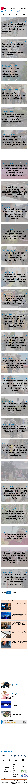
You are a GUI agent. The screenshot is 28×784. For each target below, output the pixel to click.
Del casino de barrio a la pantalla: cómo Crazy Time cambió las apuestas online (18, 623)
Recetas (15, 774)
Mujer (15, 770)
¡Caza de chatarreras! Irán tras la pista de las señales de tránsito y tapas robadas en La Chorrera (14, 407)
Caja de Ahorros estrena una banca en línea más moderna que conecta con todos (19, 614)
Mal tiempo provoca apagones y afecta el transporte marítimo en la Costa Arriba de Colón (14, 235)
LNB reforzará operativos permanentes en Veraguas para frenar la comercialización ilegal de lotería (14, 385)
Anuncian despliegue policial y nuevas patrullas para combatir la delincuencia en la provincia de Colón (14, 170)
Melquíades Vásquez (8, 134)
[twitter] (18, 755)
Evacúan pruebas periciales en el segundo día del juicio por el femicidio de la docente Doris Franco (14, 342)
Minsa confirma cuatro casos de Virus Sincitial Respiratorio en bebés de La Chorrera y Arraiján (14, 278)
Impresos (15, 776)
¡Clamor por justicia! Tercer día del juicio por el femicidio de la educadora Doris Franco (14, 256)
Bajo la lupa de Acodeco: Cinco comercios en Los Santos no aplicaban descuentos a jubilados (14, 364)
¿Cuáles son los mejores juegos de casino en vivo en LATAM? (19, 642)
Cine (14, 772)
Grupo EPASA (5, 777)
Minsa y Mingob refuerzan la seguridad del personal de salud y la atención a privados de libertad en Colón (14, 493)
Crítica (15, 764)
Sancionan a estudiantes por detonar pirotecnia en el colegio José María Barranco (13, 28)
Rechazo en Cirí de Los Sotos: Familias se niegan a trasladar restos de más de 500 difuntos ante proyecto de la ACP (14, 558)
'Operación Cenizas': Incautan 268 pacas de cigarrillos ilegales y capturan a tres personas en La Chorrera (14, 321)
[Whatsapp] (11, 755)
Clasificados (7, 771)
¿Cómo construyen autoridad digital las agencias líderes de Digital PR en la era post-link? (19, 633)
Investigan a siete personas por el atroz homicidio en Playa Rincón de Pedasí (14, 428)
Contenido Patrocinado (8, 600)
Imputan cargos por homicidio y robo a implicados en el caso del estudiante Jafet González (14, 140)
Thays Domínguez (8, 294)
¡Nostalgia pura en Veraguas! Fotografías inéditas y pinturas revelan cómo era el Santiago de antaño (14, 192)
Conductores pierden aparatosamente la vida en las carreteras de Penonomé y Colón (14, 515)
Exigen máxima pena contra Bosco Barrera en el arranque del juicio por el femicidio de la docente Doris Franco (14, 450)
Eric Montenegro (7, 22)
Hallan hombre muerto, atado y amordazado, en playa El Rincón (14, 536)
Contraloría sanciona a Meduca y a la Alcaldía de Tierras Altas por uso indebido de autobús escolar (15, 214)
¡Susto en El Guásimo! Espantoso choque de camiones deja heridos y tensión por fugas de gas (14, 299)
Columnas (4, 679)
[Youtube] (21, 755)
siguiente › (14, 592)
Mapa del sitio (6, 768)
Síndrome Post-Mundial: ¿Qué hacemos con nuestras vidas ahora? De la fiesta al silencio (19, 605)
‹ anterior (3, 592)
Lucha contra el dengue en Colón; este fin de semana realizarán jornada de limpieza (13, 117)
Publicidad (7, 774)
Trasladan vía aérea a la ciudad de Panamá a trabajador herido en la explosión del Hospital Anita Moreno (15, 579)
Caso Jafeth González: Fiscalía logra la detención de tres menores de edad (12, 72)
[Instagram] (25, 755)
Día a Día (14, 767)
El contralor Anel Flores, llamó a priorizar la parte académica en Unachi (14, 95)
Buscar (6, 765)
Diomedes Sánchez (8, 112)
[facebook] (14, 755)
